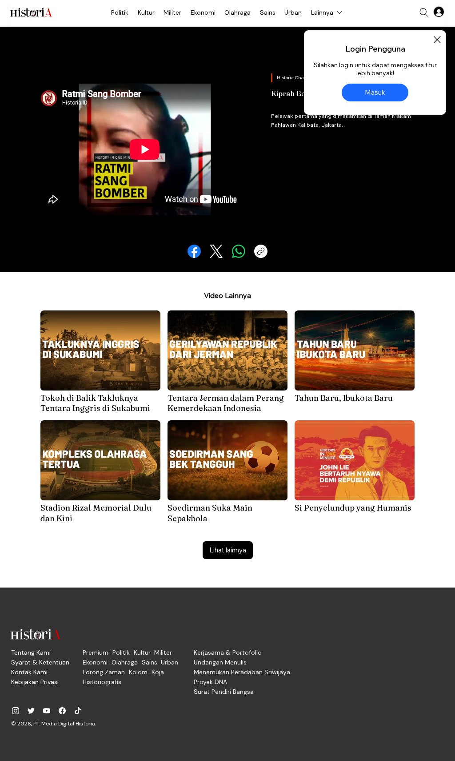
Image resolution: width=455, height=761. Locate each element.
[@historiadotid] (46, 710)
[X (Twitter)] (216, 251)
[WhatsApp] (238, 251)
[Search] (424, 12)
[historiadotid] (15, 710)
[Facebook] (194, 251)
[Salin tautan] (260, 251)
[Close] (436, 39)
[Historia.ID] (31, 12)
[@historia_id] (31, 710)
